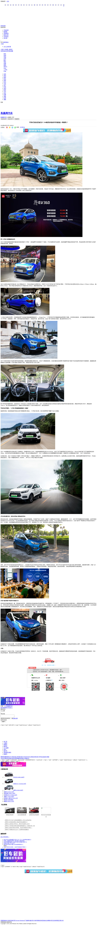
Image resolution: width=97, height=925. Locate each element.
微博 (4, 42)
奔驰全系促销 (9, 814)
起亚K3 (15, 756)
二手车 (5, 69)
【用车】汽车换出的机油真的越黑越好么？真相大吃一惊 (19, 825)
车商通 (6, 49)
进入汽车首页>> (5, 837)
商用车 (11, 49)
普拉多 (36, 756)
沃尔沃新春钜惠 (22, 814)
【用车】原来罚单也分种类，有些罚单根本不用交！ (18, 827)
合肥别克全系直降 (34, 814)
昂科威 (6, 793)
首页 (5, 74)
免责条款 (43, 920)
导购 (5, 57)
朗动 (6, 758)
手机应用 (6, 30)
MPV (5, 749)
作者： (2, 706)
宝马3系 (11, 756)
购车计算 (6, 35)
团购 (5, 65)
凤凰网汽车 (7, 113)
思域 (18, 756)
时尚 (5, 82)
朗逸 (5, 801)
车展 (2, 43)
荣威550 (27, 758)
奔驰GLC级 (7, 798)
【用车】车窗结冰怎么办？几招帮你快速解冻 (16, 829)
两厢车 (5, 744)
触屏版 (5, 31)
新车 (5, 53)
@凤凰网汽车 (9, 706)
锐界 (14, 790)
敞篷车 (5, 754)
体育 (5, 80)
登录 (2, 51)
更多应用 (3, 25)
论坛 (5, 68)
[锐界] (8, 790)
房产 (5, 85)
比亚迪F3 (44, 756)
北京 (8, 1)
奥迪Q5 (6, 799)
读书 (5, 88)
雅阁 (2, 756)
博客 (5, 96)
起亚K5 (22, 756)
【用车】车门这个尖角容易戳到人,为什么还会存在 (17, 820)
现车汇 (5, 66)
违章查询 (6, 33)
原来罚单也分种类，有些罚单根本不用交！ (15, 847)
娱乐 (5, 78)
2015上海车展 (7, 46)
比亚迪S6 (9, 758)
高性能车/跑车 (7, 752)
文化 (5, 91)
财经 (5, 77)
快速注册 (5, 51)
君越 (48, 756)
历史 (5, 93)
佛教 (5, 99)
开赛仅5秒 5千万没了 (9, 843)
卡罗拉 (40, 756)
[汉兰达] (8, 777)
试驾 (5, 55)
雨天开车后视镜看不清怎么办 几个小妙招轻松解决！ (18, 839)
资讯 (5, 75)
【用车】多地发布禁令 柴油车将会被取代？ (16, 822)
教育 (5, 90)
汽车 (5, 83)
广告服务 (27, 920)
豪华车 (5, 746)
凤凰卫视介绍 (60, 920)
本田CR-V (16, 783)
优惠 (5, 63)
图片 (5, 60)
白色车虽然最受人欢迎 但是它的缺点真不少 (15, 842)
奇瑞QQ (23, 758)
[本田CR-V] (8, 783)
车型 (5, 58)
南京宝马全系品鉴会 (46, 815)
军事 (5, 94)
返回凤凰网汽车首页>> (7, 707)
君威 (4, 756)
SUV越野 (6, 748)
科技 (5, 86)
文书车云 (22, 127)
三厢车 (5, 743)
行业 (5, 71)
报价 (5, 61)
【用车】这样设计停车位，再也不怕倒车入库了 (17, 824)
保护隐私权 (38, 920)
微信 (7, 42)
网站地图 (10, 51)
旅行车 (5, 750)
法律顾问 (48, 920)
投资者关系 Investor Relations (16, 920)
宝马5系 (30, 756)
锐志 (33, 756)
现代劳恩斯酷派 (16, 758)
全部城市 (63, 5)
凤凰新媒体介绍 (5, 920)
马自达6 (26, 756)
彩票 (5, 98)
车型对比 (6, 36)
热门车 (5, 741)
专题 (2, 49)
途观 (5, 791)
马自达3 (3, 758)
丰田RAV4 (7, 795)
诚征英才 (32, 920)
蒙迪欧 (7, 756)
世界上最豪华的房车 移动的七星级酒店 (14, 840)
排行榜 (5, 38)
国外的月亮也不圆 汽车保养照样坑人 (13, 844)
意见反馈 (53, 920)
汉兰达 (15, 777)
